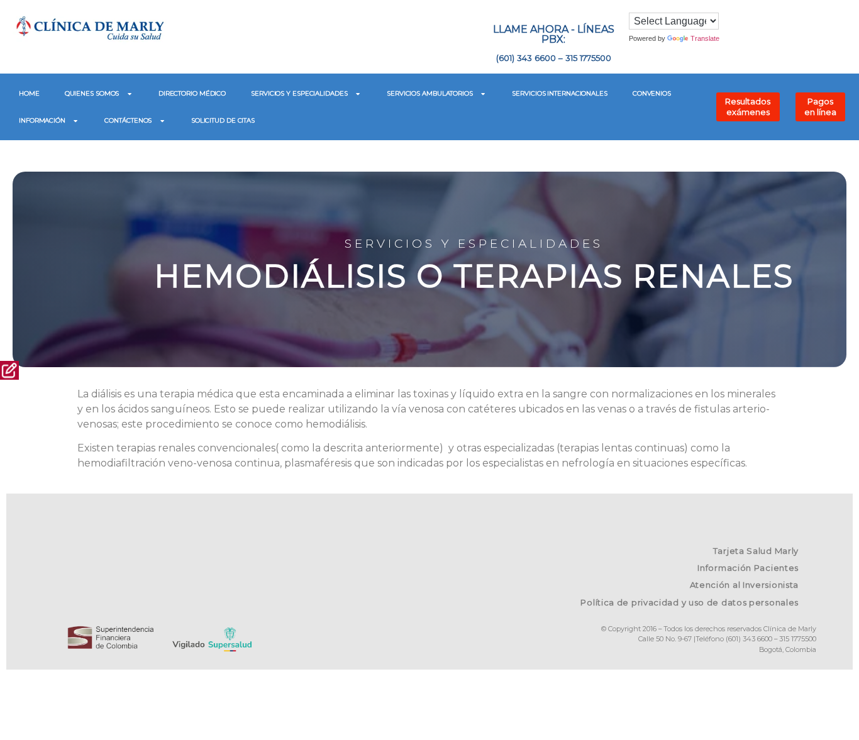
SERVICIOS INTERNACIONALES (559, 93)
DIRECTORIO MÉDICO (192, 93)
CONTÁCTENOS (128, 120)
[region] (429, 263)
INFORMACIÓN (42, 120)
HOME (29, 93)
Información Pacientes (748, 568)
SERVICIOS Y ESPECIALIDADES (299, 93)
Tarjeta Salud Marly (756, 551)
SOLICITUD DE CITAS (223, 120)
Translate (704, 38)
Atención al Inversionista (744, 585)
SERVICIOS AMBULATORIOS (430, 93)
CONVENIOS (652, 93)
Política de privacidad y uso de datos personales (689, 602)
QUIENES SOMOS (92, 93)
